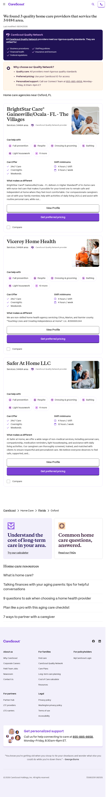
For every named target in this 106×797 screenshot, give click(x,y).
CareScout (9, 510)
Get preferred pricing (53, 217)
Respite (41, 146)
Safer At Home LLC (29, 363)
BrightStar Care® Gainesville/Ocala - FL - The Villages (37, 114)
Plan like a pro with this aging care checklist (36, 607)
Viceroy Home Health (31, 242)
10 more (43, 286)
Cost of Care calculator (48, 679)
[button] (48, 125)
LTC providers (9, 705)
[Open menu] (4, 4)
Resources (43, 685)
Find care (42, 658)
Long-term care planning (49, 674)
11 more (43, 153)
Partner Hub (8, 700)
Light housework (21, 153)
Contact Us (8, 679)
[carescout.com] (16, 4)
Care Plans (43, 669)
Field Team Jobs (10, 669)
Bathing (90, 146)
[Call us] (101, 4)
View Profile (53, 208)
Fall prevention (20, 146)
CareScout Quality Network (50, 663)
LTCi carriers (8, 711)
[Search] (93, 4)
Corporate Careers (11, 663)
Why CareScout (10, 658)
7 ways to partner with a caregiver (29, 617)
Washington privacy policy (50, 705)
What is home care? (18, 575)
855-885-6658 (74, 81)
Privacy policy (44, 700)
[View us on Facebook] (93, 641)
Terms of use (44, 711)
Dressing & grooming (66, 146)
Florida (42, 510)
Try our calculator (18, 553)
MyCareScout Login (82, 658)
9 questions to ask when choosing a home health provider (47, 598)
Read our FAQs (67, 553)
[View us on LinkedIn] (99, 641)
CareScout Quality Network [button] (23, 39)
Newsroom (8, 674)
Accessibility (44, 716)
